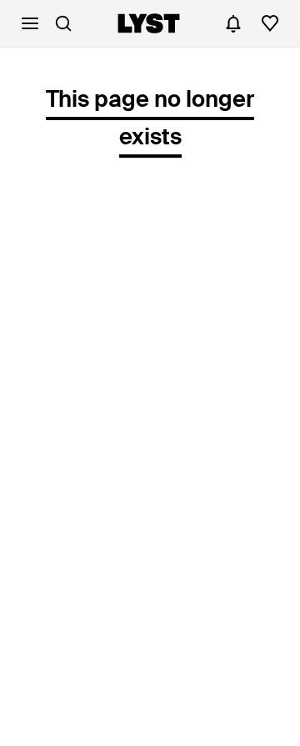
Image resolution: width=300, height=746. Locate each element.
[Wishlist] (270, 23)
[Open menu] (30, 23)
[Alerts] (233, 23)
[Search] (63, 23)
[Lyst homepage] (149, 23)
